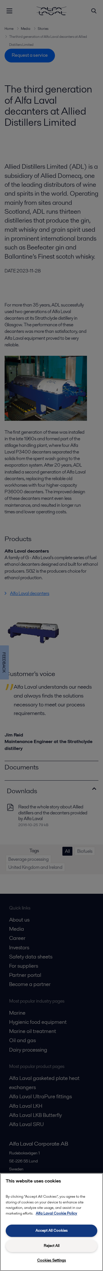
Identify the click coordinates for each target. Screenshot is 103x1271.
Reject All (52, 1245)
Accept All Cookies (51, 1230)
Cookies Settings (51, 1260)
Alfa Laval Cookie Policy (56, 1213)
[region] (51, 1222)
